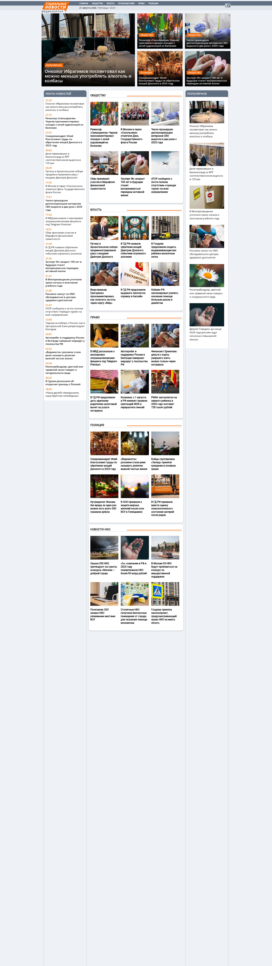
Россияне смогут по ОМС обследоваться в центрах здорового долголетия (60, 297)
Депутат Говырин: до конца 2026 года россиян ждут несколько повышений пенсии (205, 334)
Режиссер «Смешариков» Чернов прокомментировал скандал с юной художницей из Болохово (159, 42)
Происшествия (126, 3)
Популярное (54, 65)
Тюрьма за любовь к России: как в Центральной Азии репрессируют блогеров (65, 326)
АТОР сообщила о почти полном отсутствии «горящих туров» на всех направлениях (64, 311)
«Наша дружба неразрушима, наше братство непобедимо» (62, 394)
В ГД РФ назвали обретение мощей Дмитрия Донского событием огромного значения (63, 250)
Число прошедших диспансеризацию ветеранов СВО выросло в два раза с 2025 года (207, 42)
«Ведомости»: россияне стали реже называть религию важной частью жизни (63, 355)
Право (141, 3)
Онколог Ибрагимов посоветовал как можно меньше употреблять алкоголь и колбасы (88, 76)
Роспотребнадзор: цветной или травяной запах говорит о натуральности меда (64, 369)
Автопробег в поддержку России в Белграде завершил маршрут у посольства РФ (65, 340)
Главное (83, 3)
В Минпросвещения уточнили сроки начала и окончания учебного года (63, 282)
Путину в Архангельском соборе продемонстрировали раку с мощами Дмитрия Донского (64, 174)
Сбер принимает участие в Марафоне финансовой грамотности (60, 235)
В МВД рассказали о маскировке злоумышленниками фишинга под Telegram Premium (64, 221)
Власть (110, 3)
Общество (97, 3)
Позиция (153, 3)
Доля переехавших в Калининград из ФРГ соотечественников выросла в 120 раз (63, 158)
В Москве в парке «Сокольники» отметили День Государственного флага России (65, 189)
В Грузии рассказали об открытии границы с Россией (62, 382)
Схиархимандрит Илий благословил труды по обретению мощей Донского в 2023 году (159, 80)
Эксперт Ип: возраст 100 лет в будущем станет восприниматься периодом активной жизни (207, 80)
